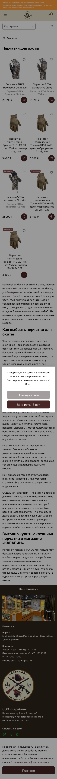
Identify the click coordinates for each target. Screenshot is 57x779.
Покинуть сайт (28, 395)
